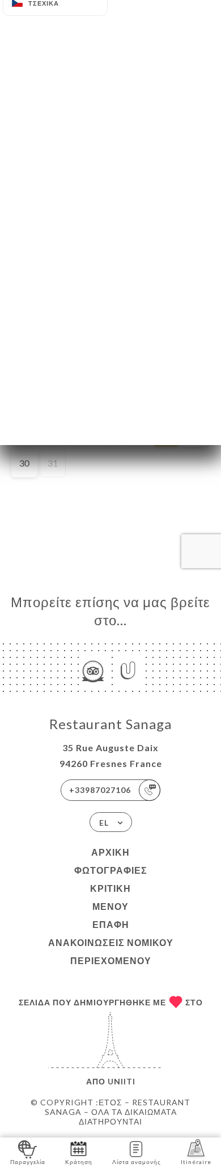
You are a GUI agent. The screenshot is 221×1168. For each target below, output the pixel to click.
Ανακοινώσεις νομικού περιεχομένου (110, 951)
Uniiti (121, 1081)
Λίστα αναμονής (136, 1161)
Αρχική (110, 852)
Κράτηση (78, 1161)
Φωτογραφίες (110, 870)
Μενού (110, 906)
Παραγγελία (27, 1161)
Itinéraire (196, 1161)
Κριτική (110, 888)
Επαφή (110, 924)
